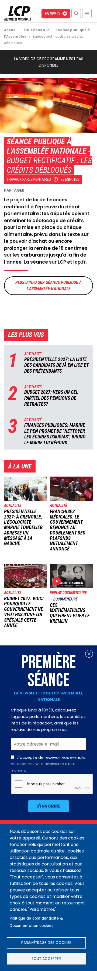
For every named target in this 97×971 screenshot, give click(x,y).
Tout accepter (46, 958)
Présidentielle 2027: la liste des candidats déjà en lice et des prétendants (56, 365)
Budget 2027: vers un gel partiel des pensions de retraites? (51, 397)
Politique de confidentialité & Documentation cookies (36, 922)
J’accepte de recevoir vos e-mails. (48, 764)
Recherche (76, 13)
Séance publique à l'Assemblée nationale (46, 146)
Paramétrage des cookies (46, 942)
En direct (53, 13)
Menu (87, 13)
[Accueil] (17, 19)
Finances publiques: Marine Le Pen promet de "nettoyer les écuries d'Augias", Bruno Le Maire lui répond (55, 433)
